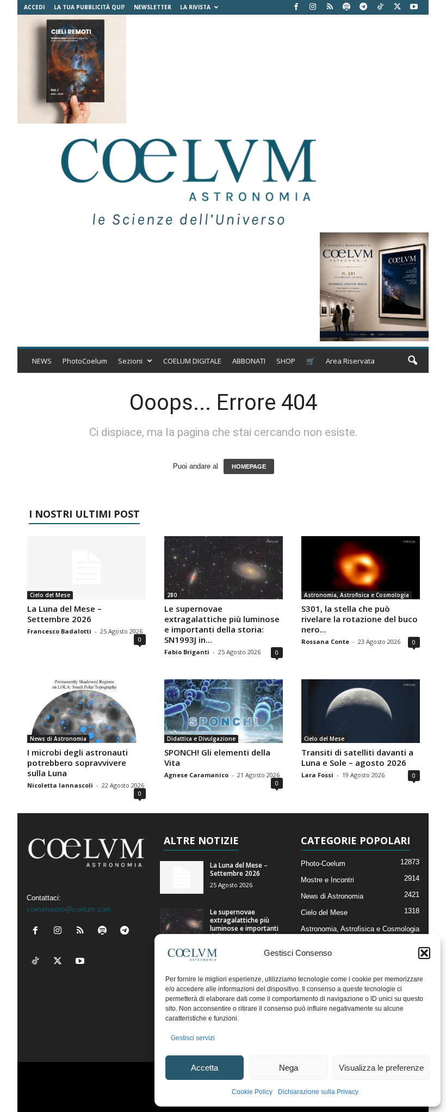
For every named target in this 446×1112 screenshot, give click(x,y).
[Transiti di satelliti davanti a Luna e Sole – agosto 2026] (360, 710)
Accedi (34, 7)
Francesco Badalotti (59, 631)
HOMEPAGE (249, 466)
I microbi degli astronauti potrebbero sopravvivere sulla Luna (77, 762)
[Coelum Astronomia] (186, 178)
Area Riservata (350, 361)
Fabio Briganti (186, 652)
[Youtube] (413, 7)
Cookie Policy (252, 1092)
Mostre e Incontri (327, 880)
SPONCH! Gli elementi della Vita (217, 757)
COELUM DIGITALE (192, 361)
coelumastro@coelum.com (69, 909)
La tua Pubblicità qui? (89, 7)
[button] (424, 953)
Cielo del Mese (50, 595)
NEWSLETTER (152, 7)
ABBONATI (248, 361)
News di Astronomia (58, 738)
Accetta (204, 1067)
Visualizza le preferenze (381, 1067)
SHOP (285, 361)
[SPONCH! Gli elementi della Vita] (223, 710)
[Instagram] (312, 7)
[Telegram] (363, 7)
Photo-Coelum (323, 863)
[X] (397, 7)
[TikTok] (380, 7)
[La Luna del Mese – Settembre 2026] (86, 567)
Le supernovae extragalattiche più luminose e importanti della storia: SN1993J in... (222, 624)
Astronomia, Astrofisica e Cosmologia (356, 595)
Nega (288, 1067)
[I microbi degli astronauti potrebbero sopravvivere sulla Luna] (86, 710)
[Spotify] (346, 7)
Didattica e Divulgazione (201, 738)
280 (172, 595)
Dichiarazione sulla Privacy (318, 1092)
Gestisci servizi (193, 1038)
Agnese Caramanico (196, 775)
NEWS (42, 361)
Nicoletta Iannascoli (60, 785)
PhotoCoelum (85, 361)
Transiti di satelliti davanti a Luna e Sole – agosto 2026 (357, 757)
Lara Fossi (317, 775)
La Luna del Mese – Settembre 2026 (64, 613)
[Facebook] (295, 7)
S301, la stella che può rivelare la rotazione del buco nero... (359, 619)
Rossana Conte (325, 641)
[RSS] (329, 7)
